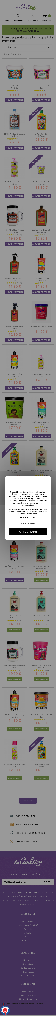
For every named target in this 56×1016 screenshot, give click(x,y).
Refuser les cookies (28, 517)
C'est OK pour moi (28, 532)
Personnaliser (28, 523)
